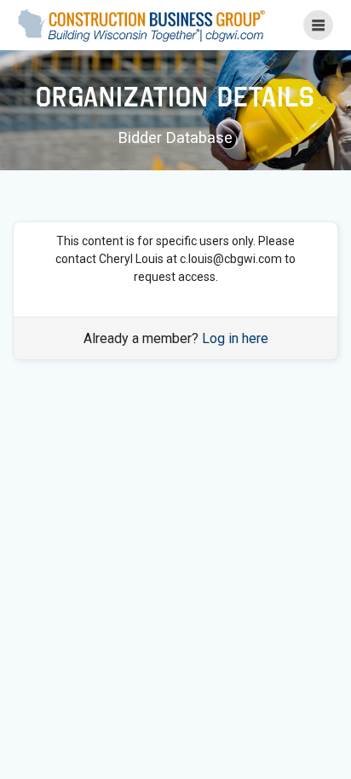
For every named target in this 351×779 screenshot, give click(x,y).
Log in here (235, 338)
